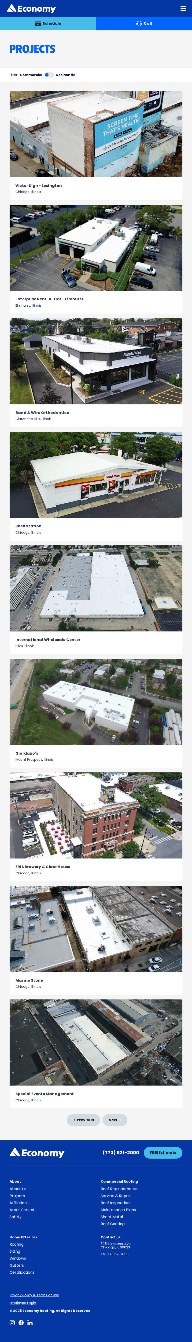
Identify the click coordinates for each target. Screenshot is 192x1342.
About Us (18, 1189)
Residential (66, 75)
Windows (18, 1258)
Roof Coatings (113, 1224)
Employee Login (23, 1302)
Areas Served (22, 1210)
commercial (31, 75)
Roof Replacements (119, 1189)
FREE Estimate (163, 1152)
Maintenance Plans (118, 1210)
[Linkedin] (30, 1322)
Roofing (16, 1244)
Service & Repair (116, 1196)
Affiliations (19, 1203)
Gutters (17, 1265)
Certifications (22, 1272)
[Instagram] (12, 1322)
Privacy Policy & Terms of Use (34, 1295)
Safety (16, 1217)
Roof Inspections (116, 1203)
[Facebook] (21, 1322)
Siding (15, 1251)
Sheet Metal (112, 1217)
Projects (17, 1196)
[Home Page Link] (31, 8)
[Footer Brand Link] (37, 1153)
